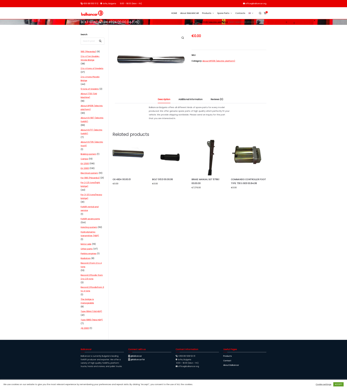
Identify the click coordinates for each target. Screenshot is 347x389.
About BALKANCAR (189, 13)
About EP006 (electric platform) (211, 22)
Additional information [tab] (191, 99)
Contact (227, 360)
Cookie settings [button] (323, 384)
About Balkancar (231, 365)
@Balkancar (136, 356)
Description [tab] (164, 99)
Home (190, 22)
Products (206, 13)
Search (84, 34)
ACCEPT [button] (338, 384)
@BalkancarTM (138, 359)
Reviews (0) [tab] (217, 99)
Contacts (240, 13)
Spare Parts (223, 13)
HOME (174, 13)
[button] (212, 13)
